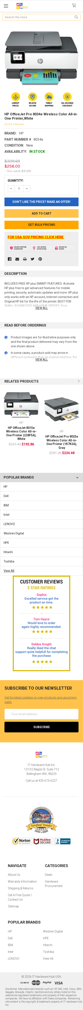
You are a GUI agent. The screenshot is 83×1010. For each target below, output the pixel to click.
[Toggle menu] (6, 6)
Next (78, 381)
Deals (48, 874)
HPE (6, 542)
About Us (14, 874)
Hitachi (8, 552)
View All (9, 570)
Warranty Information (22, 881)
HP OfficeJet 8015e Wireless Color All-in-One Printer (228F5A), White (21, 433)
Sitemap (13, 906)
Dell (6, 496)
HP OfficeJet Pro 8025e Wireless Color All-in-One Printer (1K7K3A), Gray (61, 442)
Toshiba (9, 561)
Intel (6, 514)
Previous (72, 381)
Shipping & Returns (20, 888)
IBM (6, 505)
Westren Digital (14, 533)
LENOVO (9, 524)
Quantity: (16, 180)
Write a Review (14, 124)
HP (5, 486)
